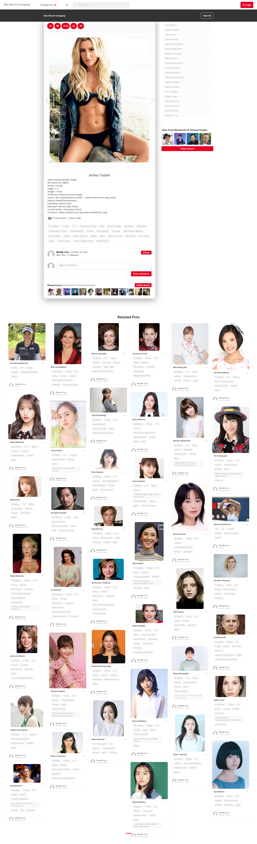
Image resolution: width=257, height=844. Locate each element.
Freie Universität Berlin (62, 380)
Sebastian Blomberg (174, 77)
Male (54, 530)
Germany (56, 384)
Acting (54, 376)
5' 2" (74, 226)
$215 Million (57, 594)
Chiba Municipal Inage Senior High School (146, 495)
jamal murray (171, 39)
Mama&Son (26, 513)
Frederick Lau (171, 115)
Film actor (236, 646)
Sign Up (207, 15)
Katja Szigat (109, 367)
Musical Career (115, 236)
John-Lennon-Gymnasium (63, 778)
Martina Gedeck (172, 82)
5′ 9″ (76, 371)
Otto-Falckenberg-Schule (226, 659)
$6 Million (178, 372)
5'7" (222, 529)
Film (22, 810)
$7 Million (219, 460)
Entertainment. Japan (183, 547)
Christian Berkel (172, 72)
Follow (146, 252)
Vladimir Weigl (99, 613)
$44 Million (138, 424)
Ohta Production (148, 505)
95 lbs (194, 372)
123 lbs (230, 704)
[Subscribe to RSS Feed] (66, 4)
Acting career (107, 538)
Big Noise (128, 226)
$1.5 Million (139, 568)
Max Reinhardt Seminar (103, 371)
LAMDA (107, 542)
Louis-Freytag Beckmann (22, 678)
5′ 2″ (228, 377)
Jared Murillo (55, 236)
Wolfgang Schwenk (142, 375)
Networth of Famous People (78, 285)
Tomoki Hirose (107, 489)
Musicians (100, 443)
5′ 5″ (115, 420)
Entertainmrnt (190, 839)
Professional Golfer (29, 372)
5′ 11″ (116, 533)
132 (216, 529)
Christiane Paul (172, 101)
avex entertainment (20, 739)
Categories (47, 4)
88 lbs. (34, 447)
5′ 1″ (65, 455)
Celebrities (141, 226)
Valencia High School (83, 240)
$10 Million (57, 517)
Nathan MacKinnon (174, 44)
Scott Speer (144, 236)
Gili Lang (116, 231)
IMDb (146, 588)
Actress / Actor (61, 394)
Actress (63, 376)
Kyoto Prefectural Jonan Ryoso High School (228, 474)
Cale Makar (170, 25)
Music (102, 236)
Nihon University (66, 530)
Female (90, 231)
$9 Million (56, 455)
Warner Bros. (102, 240)
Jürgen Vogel (171, 96)
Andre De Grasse (173, 53)
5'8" (236, 585)
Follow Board (143, 285)
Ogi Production (181, 691)
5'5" (115, 671)
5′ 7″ (106, 358)
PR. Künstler (220, 724)
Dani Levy (106, 362)
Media (94, 236)
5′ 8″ (156, 358)
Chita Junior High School (144, 432)
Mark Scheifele (172, 29)
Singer (52, 240)
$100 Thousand (100, 744)
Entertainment (77, 231)
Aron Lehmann (229, 589)
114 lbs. (65, 226)
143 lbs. (68, 594)
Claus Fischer (139, 639)
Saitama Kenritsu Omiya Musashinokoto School (184, 463)
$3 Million (219, 796)
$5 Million (97, 358)
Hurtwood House (111, 679)
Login (248, 4)
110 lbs (14, 368)
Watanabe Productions (103, 433)
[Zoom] (73, 26)
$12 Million (54, 226)
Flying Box (188, 551)
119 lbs (149, 568)
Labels (67, 236)
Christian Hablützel (19, 799)
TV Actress (73, 616)
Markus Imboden (70, 384)
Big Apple (188, 449)
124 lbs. (148, 358)
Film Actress (139, 367)
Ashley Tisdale (114, 226)
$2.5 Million (139, 725)
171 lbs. (67, 517)
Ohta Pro (219, 480)
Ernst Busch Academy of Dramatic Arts (22, 804)
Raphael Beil (16, 602)
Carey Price (170, 34)
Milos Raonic (171, 58)
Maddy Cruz (20, 384)
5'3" (24, 504)
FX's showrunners (60, 526)
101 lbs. (149, 424)
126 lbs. (66, 760)
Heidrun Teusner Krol (224, 655)
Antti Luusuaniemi (141, 576)
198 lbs (229, 642)
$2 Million (15, 660)
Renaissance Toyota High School (63, 469)
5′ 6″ (196, 538)
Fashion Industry (21, 527)
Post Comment (141, 273)
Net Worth (130, 236)
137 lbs (68, 371)
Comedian (152, 639)
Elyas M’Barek (171, 110)
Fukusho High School (102, 829)
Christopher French (58, 231)
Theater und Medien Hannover (20, 607)
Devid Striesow (172, 105)
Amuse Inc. (148, 811)
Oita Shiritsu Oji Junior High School (145, 739)
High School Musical (132, 231)
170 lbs (108, 533)
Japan (195, 380)
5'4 (21, 368)
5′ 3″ (187, 372)
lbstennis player (231, 533)
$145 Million (57, 371)
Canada (29, 368)
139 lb (229, 585)
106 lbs (107, 587)
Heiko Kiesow (58, 607)
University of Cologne (143, 652)
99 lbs (194, 445)
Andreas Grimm (149, 634)
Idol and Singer (99, 428)
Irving (136, 441)
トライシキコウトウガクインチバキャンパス (187, 696)
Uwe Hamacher (99, 609)
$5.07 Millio (16, 447)
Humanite (228, 805)
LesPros (113, 752)
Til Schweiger (171, 91)
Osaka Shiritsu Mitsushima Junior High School (145, 825)
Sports (14, 376)
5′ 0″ (115, 476)
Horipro (187, 380)
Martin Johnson (80, 236)
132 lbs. (148, 630)
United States (64, 240)
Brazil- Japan (16, 508)
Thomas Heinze (59, 616)
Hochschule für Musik (20, 593)
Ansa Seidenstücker (61, 769)
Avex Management (110, 481)
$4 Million (56, 760)
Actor (76, 517)
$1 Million (178, 759)
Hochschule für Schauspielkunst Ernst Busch (228, 718)
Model (14, 517)
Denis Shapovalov (173, 48)
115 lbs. (26, 790)
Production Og (58, 709)
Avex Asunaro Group (224, 381)
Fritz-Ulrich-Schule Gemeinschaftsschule (143, 582)
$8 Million (178, 445)
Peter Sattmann (18, 598)
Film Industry (103, 231)
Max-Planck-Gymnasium (103, 604)
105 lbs (189, 538)
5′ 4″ (157, 424)
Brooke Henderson (174, 63)
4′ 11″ (26, 447)
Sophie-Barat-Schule (61, 612)
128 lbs (27, 580)
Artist (101, 226)
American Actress (88, 226)
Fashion (28, 508)
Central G (25, 451)
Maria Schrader (172, 86)
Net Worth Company (17, 4)
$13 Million (220, 704)
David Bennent (172, 67)
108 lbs (107, 476)
